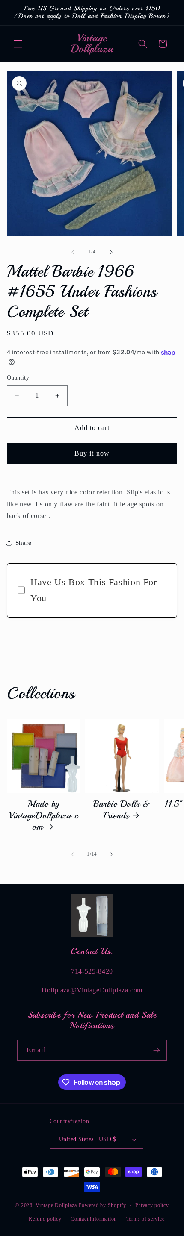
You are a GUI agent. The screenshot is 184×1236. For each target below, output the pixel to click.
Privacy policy (152, 1205)
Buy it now (92, 453)
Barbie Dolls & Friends (122, 809)
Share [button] (23, 542)
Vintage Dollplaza (56, 1205)
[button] (18, 43)
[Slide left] (72, 252)
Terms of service (145, 1218)
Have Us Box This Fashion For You (93, 590)
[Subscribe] (156, 1050)
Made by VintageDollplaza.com (43, 815)
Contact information (94, 1218)
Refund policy (45, 1218)
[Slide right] (111, 252)
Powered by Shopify (102, 1205)
